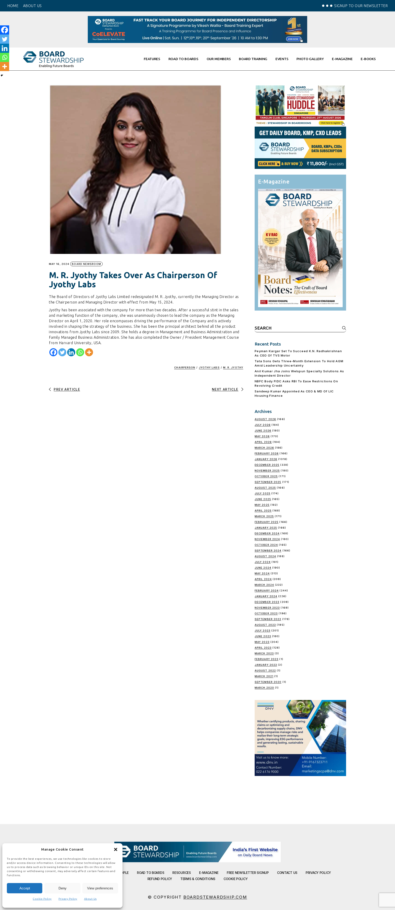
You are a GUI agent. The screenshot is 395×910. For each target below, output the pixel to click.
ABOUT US (32, 6)
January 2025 (266, 527)
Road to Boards (150, 873)
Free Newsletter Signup (248, 873)
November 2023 (267, 607)
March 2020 (264, 687)
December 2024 (267, 533)
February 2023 (266, 659)
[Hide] (2, 75)
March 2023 (264, 653)
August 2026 (265, 419)
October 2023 (266, 613)
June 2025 (263, 499)
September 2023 (268, 619)
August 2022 (265, 670)
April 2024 (263, 579)
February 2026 (267, 453)
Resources (181, 873)
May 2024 (262, 573)
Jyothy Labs (209, 367)
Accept (24, 888)
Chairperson (184, 367)
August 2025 (265, 487)
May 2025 (262, 504)
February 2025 (266, 522)
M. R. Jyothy (233, 367)
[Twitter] (62, 352)
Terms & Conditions (197, 879)
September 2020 (268, 682)
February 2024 (267, 590)
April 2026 (263, 442)
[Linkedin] (71, 352)
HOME (12, 6)
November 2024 (267, 539)
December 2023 (267, 602)
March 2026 (264, 447)
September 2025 (268, 482)
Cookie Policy (42, 898)
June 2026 (263, 430)
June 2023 (263, 636)
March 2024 (264, 584)
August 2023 (265, 624)
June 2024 (263, 567)
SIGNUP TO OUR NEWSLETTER (361, 6)
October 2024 (266, 544)
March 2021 (264, 676)
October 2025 (266, 476)
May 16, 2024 (59, 264)
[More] (89, 352)
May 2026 (262, 436)
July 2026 (263, 424)
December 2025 (267, 464)
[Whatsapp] (80, 352)
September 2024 (268, 550)
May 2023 (262, 642)
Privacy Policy (68, 898)
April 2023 (263, 647)
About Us (90, 898)
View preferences (100, 888)
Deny (63, 888)
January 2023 (266, 664)
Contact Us (287, 873)
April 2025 (263, 510)
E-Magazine (209, 873)
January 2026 (266, 459)
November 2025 (267, 470)
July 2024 (263, 562)
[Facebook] (53, 352)
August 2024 (265, 556)
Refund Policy (159, 879)
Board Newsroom (86, 264)
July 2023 (262, 630)
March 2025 (264, 516)
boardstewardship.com (215, 897)
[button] (115, 849)
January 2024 (266, 596)
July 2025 (262, 493)
